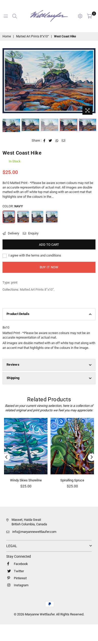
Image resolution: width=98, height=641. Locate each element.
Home (7, 36)
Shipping (13, 378)
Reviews (13, 364)
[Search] (14, 16)
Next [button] (91, 83)
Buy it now (49, 267)
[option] (49, 80)
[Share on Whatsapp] (57, 140)
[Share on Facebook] (44, 140)
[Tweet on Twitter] (50, 140)
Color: (13, 206)
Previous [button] (6, 83)
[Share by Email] (63, 140)
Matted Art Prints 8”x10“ (32, 36)
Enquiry (32, 233)
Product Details (18, 314)
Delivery (13, 233)
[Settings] (80, 16)
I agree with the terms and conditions (34, 255)
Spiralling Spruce (58, 480)
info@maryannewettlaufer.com (34, 532)
